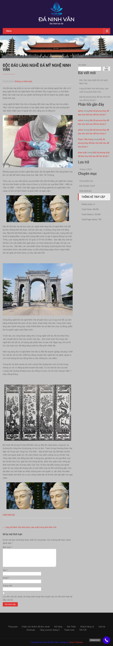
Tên (5, 570)
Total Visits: (87, 209)
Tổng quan (13, 627)
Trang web (7, 585)
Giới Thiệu (71, 627)
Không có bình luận (23, 81)
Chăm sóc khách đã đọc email (35, 627)
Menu (9, 31)
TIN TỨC (83, 630)
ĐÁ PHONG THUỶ (87, 186)
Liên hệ (102, 627)
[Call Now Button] (106, 640)
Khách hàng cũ (87, 627)
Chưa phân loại (86, 181)
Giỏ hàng (58, 627)
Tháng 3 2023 (85, 169)
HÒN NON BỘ (9, 515)
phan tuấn (82, 152)
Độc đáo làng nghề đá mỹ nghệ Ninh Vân (93, 82)
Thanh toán (69, 630)
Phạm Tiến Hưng (85, 139)
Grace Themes (76, 642)
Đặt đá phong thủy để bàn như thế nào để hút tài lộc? (94, 98)
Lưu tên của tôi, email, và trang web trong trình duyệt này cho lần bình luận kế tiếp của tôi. (37, 598)
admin (81, 111)
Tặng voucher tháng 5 (49, 630)
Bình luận (7, 547)
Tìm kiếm (82, 65)
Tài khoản (30, 630)
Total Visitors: (88, 214)
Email (6, 578)
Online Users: (87, 204)
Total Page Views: (89, 219)
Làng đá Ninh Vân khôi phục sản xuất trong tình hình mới (29, 527)
